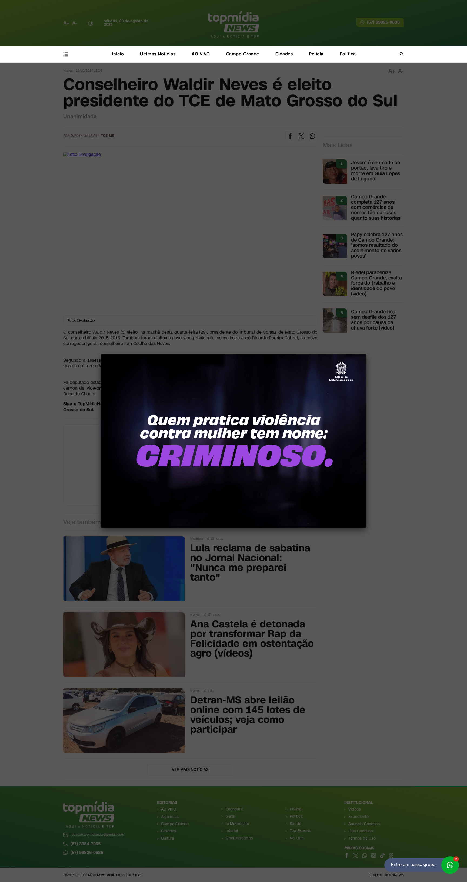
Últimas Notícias (157, 54)
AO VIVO (201, 54)
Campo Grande (242, 54)
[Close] (366, 354)
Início (118, 54)
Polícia (316, 54)
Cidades (284, 54)
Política (348, 54)
